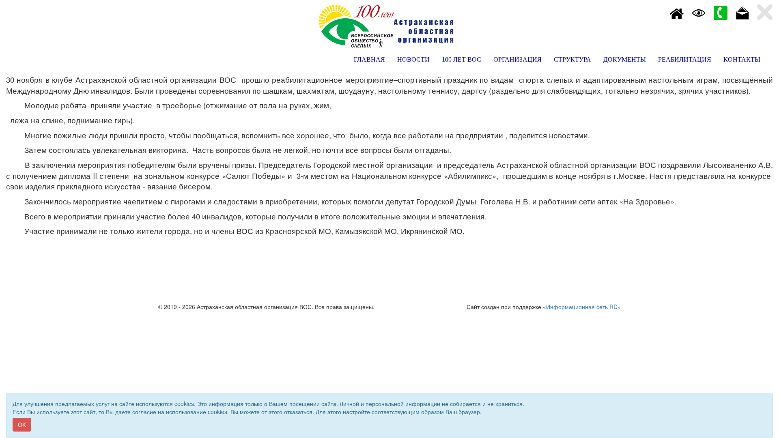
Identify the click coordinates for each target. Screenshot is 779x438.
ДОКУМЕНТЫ (624, 59)
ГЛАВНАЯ (369, 59)
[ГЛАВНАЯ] (677, 12)
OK (22, 425)
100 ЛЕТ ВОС (461, 59)
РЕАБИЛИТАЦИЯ (684, 59)
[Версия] (699, 12)
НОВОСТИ (413, 59)
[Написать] (742, 12)
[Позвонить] (720, 12)
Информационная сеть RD (582, 307)
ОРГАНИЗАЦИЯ (517, 59)
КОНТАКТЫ (741, 59)
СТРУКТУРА (572, 59)
